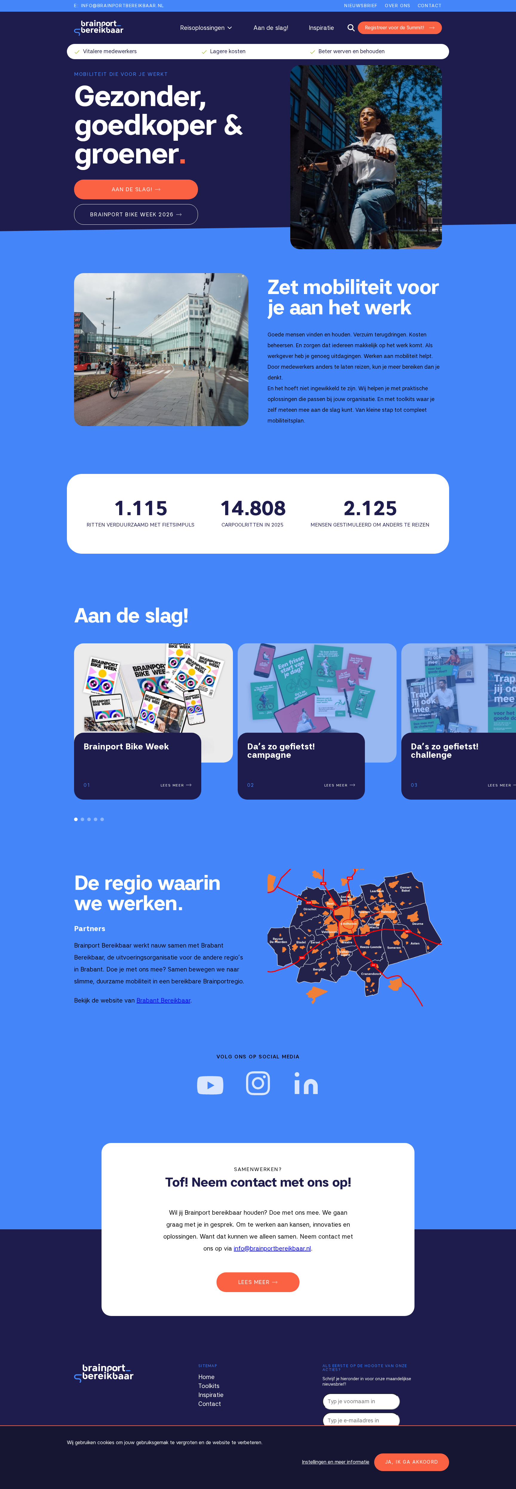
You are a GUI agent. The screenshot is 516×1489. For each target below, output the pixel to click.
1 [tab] (76, 819)
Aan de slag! (271, 27)
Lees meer (173, 785)
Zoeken (354, 28)
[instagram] (258, 1083)
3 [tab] (89, 819)
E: (119, 5)
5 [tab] (102, 819)
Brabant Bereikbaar (163, 1000)
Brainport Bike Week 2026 (131, 214)
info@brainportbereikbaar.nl (272, 1248)
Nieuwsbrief (361, 5)
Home (206, 1377)
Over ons (398, 5)
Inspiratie (321, 27)
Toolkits (208, 1385)
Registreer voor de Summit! (394, 27)
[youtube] (210, 1083)
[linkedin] (306, 1083)
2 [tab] (82, 819)
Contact (430, 5)
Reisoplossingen (202, 27)
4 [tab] (95, 819)
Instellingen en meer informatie (335, 1462)
